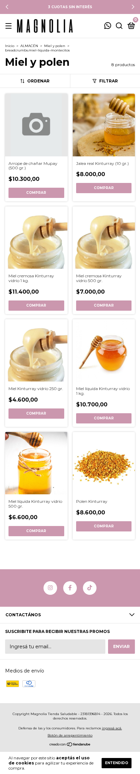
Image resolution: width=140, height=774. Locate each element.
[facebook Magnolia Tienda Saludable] (70, 588)
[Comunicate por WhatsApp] (107, 26)
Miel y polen (54, 46)
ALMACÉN (29, 46)
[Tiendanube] (70, 745)
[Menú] (9, 26)
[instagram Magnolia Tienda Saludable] (50, 588)
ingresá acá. (112, 728)
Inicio (9, 46)
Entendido (116, 763)
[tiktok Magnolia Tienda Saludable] (90, 588)
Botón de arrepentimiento (70, 735)
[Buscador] (119, 26)
